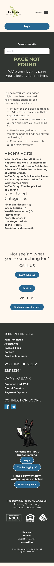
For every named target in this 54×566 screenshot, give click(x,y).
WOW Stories (13, 208)
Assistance (11, 343)
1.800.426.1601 (27, 274)
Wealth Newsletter (16, 211)
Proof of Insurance (15, 356)
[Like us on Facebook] (6, 408)
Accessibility (27, 542)
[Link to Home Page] (13, 11)
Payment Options (15, 392)
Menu (38, 12)
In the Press (12, 224)
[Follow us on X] (13, 408)
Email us (27, 288)
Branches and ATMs (16, 384)
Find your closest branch (27, 306)
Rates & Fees (12, 348)
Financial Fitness (15, 204)
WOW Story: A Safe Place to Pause (26, 176)
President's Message (17, 228)
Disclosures (27, 532)
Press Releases (14, 218)
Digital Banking (14, 388)
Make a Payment (27, 484)
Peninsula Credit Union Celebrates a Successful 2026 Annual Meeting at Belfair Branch (26, 169)
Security (27, 535)
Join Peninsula (13, 339)
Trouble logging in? (27, 467)
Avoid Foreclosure (27, 539)
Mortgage (10, 214)
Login (27, 460)
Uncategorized (13, 221)
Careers (9, 352)
